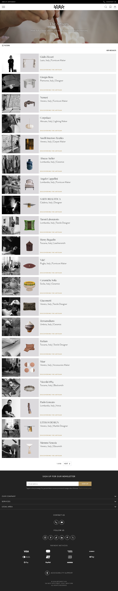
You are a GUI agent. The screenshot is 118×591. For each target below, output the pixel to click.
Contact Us (111, 2)
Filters (7, 45)
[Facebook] (51, 537)
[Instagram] (45, 537)
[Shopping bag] (115, 7)
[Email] (62, 522)
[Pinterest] (67, 537)
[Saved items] (110, 7)
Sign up (85, 484)
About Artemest (9, 2)
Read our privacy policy (85, 488)
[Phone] (56, 522)
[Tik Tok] (56, 537)
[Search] (105, 7)
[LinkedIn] (62, 537)
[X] (73, 537)
